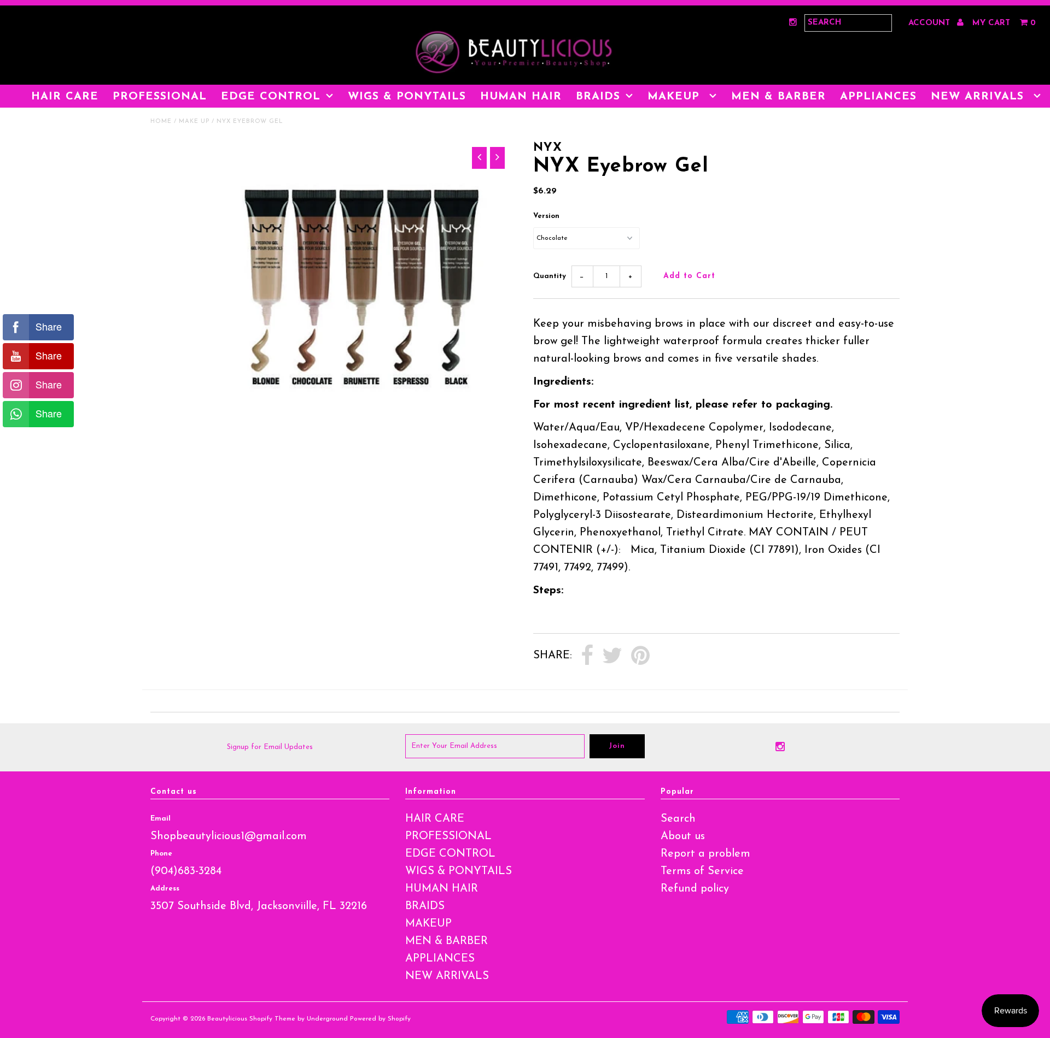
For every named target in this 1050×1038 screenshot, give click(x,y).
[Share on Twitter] (612, 656)
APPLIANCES (878, 96)
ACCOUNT (930, 23)
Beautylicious (227, 1019)
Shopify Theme (272, 1019)
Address (164, 888)
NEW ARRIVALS (979, 96)
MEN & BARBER (778, 96)
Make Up (194, 122)
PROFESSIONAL (160, 96)
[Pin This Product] (640, 656)
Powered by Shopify (380, 1019)
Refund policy (695, 888)
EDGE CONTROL (270, 96)
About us (683, 836)
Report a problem (705, 853)
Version (546, 216)
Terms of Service (702, 871)
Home (161, 122)
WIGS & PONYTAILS (407, 96)
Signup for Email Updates (270, 747)
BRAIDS (598, 96)
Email (160, 818)
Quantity (549, 276)
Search (678, 818)
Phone (161, 853)
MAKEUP (676, 96)
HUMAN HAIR (521, 96)
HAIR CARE (64, 96)
